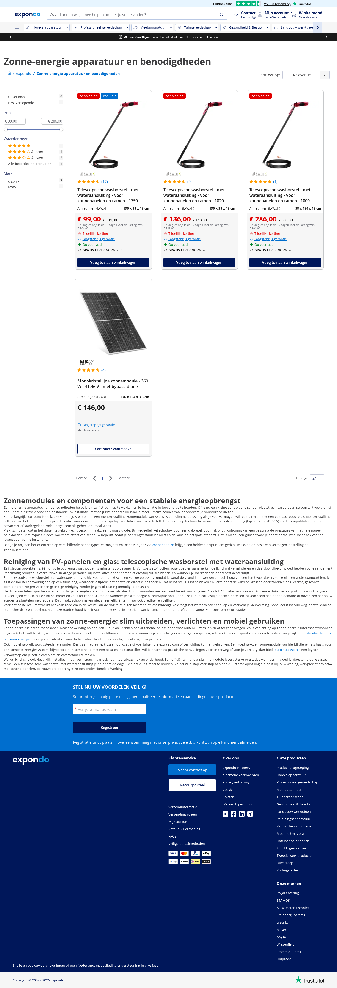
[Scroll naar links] (10, 37)
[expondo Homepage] (9, 73)
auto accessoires (287, 649)
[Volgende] (110, 478)
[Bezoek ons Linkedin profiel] (242, 815)
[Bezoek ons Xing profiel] (250, 815)
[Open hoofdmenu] (16, 27)
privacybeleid (179, 742)
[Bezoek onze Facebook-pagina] (233, 815)
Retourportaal (192, 785)
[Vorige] (94, 478)
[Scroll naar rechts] (327, 37)
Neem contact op (192, 769)
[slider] (5, 129)
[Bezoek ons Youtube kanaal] (225, 815)
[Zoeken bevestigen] (221, 15)
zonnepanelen (163, 545)
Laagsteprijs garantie (99, 239)
